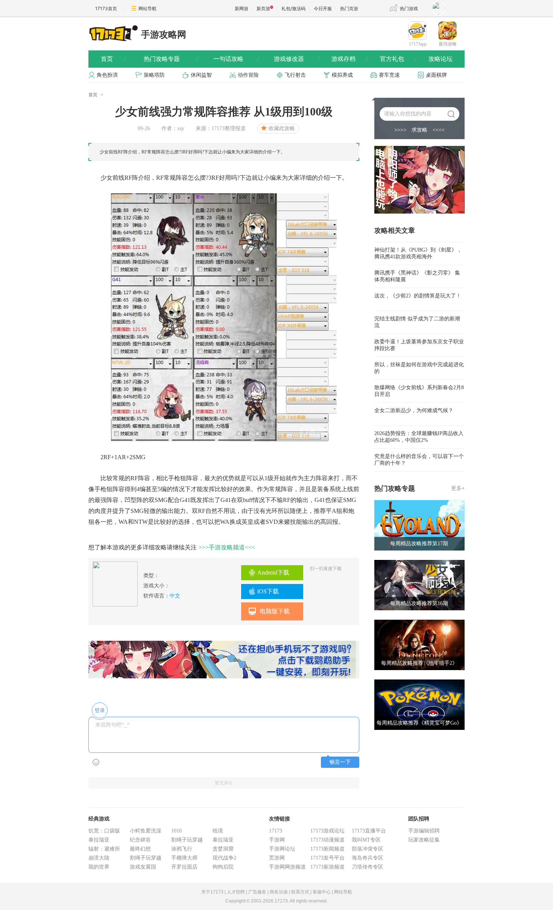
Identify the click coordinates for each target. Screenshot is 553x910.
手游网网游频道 (287, 867)
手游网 (277, 840)
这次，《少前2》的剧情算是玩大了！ (417, 296)
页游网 (277, 858)
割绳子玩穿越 (145, 858)
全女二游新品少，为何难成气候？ (413, 410)
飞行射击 (295, 75)
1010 (176, 831)
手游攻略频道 (227, 547)
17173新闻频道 (327, 849)
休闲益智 (201, 75)
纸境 (218, 831)
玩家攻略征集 (424, 840)
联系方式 (300, 892)
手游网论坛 (282, 849)
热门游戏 (409, 8)
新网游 (241, 8)
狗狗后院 (223, 867)
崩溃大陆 (98, 858)
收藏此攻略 (282, 128)
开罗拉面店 (184, 867)
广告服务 (257, 892)
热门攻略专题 (171, 59)
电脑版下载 (275, 611)
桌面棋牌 (436, 75)
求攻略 (419, 130)
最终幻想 (140, 849)
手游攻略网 (163, 34)
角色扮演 (107, 75)
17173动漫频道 (327, 840)
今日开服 (323, 8)
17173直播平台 (369, 831)
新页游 (263, 8)
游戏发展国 (143, 867)
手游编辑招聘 (424, 831)
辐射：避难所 (104, 849)
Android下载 (273, 572)
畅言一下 (340, 762)
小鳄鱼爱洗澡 (145, 831)
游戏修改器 (296, 59)
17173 (275, 831)
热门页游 (349, 8)
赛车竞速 (389, 75)
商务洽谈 (279, 892)
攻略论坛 (440, 59)
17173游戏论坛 (327, 831)
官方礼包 (398, 59)
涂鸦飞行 (181, 849)
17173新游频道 (327, 867)
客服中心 (322, 892)
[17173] (113, 33)
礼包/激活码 (293, 8)
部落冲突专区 (367, 849)
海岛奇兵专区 (367, 858)
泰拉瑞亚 (98, 840)
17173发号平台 (327, 858)
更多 (458, 488)
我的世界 (98, 867)
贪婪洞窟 (223, 849)
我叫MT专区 (366, 840)
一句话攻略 (235, 59)
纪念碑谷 (140, 840)
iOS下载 (268, 591)
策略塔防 (154, 75)
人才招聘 (236, 892)
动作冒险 (248, 75)
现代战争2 (224, 858)
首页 (113, 59)
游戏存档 (349, 59)
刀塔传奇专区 (367, 867)
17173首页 (106, 8)
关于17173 (212, 892)
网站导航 (147, 8)
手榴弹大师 (184, 858)
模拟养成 (342, 75)
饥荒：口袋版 (104, 831)
